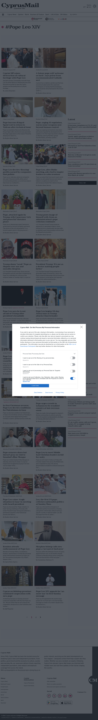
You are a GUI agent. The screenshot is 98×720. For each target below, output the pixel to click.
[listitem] (49, 354)
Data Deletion (38, 392)
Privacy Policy (60, 392)
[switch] (72, 358)
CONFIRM (35, 385)
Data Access (49, 392)
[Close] (82, 327)
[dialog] (49, 360)
